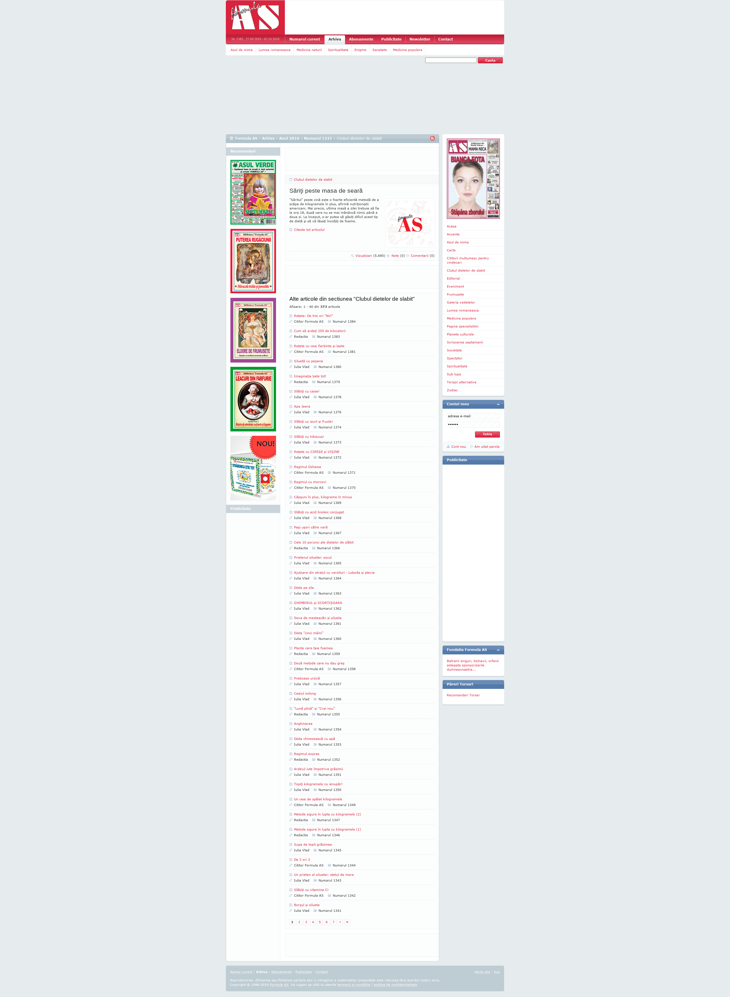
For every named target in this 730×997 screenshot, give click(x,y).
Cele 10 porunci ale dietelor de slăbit (324, 542)
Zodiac (452, 390)
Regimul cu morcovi (310, 482)
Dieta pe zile (304, 587)
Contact (445, 39)
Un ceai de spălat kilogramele (318, 799)
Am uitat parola (487, 446)
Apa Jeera (302, 406)
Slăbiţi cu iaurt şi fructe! (313, 421)
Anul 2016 (289, 138)
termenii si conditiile (354, 984)
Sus (497, 972)
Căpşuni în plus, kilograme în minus (323, 497)
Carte (451, 250)
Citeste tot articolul (309, 229)
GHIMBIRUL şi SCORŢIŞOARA (318, 603)
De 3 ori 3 (302, 859)
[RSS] (432, 138)
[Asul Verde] (253, 194)
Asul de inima (242, 50)
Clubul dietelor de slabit (313, 179)
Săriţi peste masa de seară (326, 190)
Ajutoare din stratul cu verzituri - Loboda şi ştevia (334, 572)
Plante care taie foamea (313, 648)
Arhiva (334, 39)
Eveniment (455, 286)
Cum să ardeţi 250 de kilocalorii (320, 331)
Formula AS (246, 138)
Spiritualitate (338, 50)
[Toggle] (498, 404)
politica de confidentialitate (395, 984)
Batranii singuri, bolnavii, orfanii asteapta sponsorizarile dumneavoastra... (473, 665)
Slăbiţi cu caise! (306, 391)
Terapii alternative (461, 382)
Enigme (360, 50)
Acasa (452, 226)
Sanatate (379, 50)
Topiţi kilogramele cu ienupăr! (318, 784)
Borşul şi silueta (307, 905)
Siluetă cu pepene (308, 361)
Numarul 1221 (318, 138)
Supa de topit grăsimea (313, 844)
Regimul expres (306, 754)
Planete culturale (460, 334)
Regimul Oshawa (307, 467)
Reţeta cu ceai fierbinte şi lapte (319, 346)
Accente (453, 234)
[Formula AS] (255, 17)
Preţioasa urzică (307, 678)
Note (398, 255)
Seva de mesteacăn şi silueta (318, 618)
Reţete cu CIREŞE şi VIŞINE (316, 451)
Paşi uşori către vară (311, 527)
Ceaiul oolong (305, 693)
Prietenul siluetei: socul (313, 557)
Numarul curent (304, 39)
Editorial (453, 278)
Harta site (482, 972)
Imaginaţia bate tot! (310, 376)
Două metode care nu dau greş (319, 663)
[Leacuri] (253, 263)
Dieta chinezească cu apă (314, 738)
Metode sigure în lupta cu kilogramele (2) (327, 814)
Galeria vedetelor (461, 302)
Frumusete (455, 294)
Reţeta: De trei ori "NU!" (313, 316)
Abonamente (361, 39)
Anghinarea (303, 723)
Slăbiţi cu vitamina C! (311, 890)
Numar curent (241, 972)
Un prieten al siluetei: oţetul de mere (324, 874)
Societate (454, 350)
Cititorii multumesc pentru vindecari (468, 260)
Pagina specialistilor (463, 326)
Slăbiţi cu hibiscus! (309, 436)
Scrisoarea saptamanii (465, 342)
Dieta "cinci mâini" (308, 633)
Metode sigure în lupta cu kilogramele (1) (327, 829)
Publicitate (391, 39)
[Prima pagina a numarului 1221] (473, 179)
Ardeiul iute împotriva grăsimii (318, 769)
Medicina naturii (309, 50)
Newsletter (419, 39)
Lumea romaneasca (275, 50)
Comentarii (423, 255)
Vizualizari (370, 255)
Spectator (455, 358)
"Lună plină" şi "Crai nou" (314, 708)
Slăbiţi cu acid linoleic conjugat (319, 512)
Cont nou (458, 446)
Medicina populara (407, 50)
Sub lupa (454, 374)
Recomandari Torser (463, 695)
